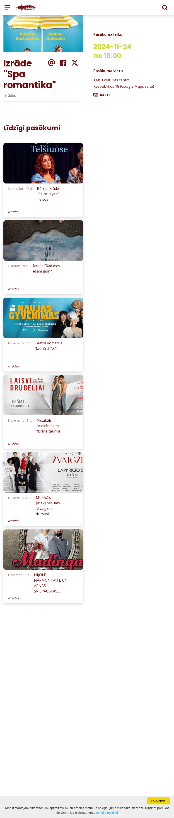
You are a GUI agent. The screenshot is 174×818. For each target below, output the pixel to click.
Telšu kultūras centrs (111, 80)
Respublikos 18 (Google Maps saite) (123, 86)
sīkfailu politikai (107, 812)
